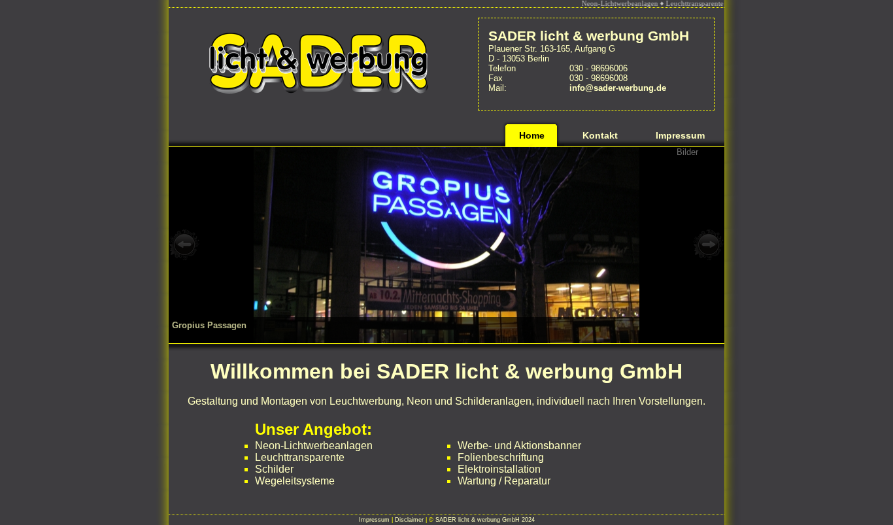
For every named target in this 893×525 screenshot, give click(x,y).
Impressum (374, 520)
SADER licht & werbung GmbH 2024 (485, 520)
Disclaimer (409, 520)
